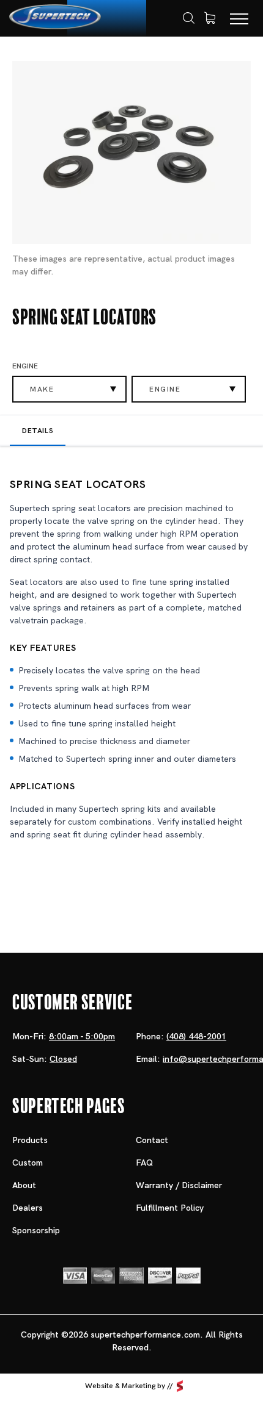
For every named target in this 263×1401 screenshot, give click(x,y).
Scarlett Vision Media (180, 1386)
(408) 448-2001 (196, 1036)
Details (37, 430)
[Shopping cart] (209, 18)
